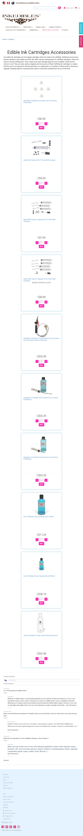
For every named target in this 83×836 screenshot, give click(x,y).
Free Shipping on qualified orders (27, 3)
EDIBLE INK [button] (40, 27)
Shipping (5, 805)
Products (5, 785)
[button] (8, 707)
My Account (8, 810)
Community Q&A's (8, 782)
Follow (5, 693)
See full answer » (71, 705)
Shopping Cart (9, 816)
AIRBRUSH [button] (33, 30)
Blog (4, 794)
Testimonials (6, 819)
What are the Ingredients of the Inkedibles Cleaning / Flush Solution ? (26, 738)
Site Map (5, 807)
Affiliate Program (7, 788)
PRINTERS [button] (27, 27)
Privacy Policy (7, 799)
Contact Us (6, 777)
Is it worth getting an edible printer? (15, 690)
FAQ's (4, 780)
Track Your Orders (10, 813)
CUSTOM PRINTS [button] (12, 27)
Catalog (10, 39)
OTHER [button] (65, 30)
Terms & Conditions (8, 802)
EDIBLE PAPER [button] (55, 27)
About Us (5, 774)
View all (6, 760)
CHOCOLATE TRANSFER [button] (15, 30)
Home (5, 39)
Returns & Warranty (8, 796)
